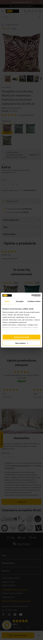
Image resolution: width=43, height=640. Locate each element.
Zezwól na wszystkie (21, 337)
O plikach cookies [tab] (34, 301)
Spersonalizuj (20, 343)
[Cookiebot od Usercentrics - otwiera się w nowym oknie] (31, 295)
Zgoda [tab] (7, 301)
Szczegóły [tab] (19, 301)
